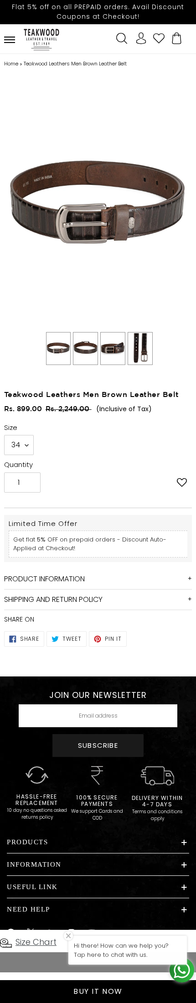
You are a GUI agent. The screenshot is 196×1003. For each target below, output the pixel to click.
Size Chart (36, 942)
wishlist (158, 37)
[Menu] (9, 39)
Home (11, 63)
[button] (181, 483)
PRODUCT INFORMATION (44, 579)
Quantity (18, 464)
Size (10, 427)
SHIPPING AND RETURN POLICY (53, 599)
